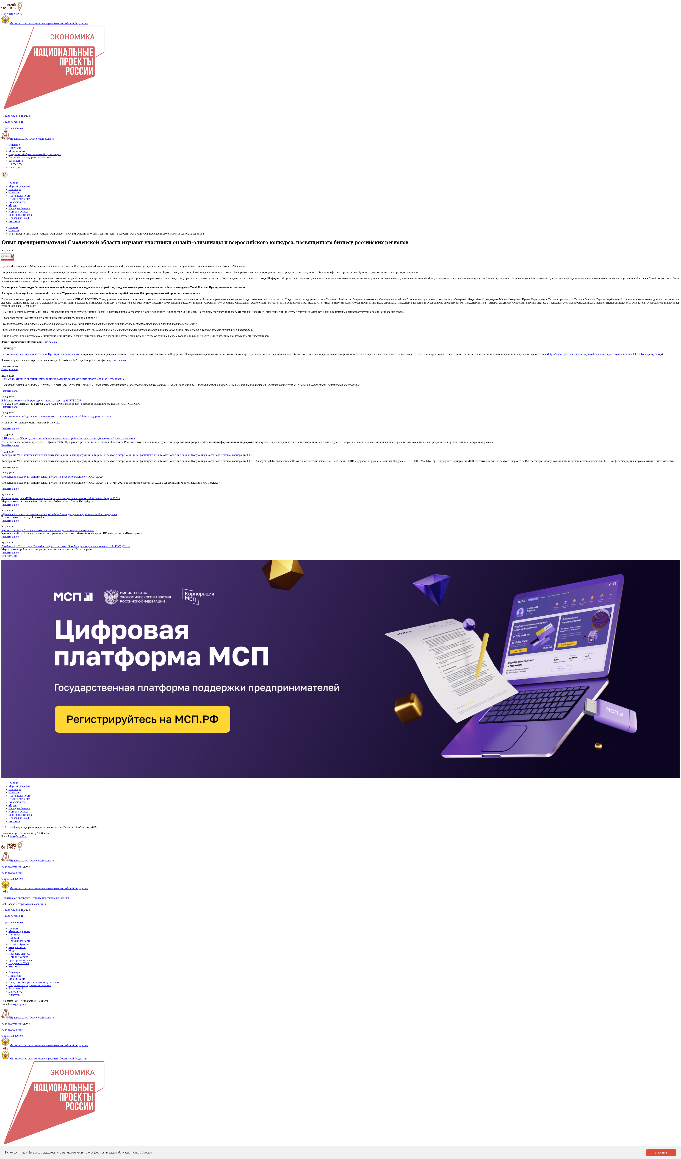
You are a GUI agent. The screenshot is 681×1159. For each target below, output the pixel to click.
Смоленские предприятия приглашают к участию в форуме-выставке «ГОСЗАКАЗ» (52, 476)
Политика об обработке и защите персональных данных (35, 897)
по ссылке (51, 341)
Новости (14, 192)
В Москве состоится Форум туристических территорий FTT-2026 (41, 400)
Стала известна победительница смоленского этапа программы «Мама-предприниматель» (56, 416)
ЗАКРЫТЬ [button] (661, 1152)
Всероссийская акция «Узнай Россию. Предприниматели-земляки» (42, 354)
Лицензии (15, 147)
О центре (14, 144)
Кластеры (14, 167)
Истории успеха (18, 211)
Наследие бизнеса (19, 208)
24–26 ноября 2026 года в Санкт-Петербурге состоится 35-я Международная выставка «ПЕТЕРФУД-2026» (65, 546)
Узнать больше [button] (142, 1152)
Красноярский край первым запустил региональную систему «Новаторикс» (47, 530)
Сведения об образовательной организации (35, 154)
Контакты (14, 221)
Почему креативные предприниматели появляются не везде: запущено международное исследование (62, 378)
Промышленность (19, 195)
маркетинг (40, 903)
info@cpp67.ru (18, 836)
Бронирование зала (20, 214)
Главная (13, 182)
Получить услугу (11, 13)
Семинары (15, 189)
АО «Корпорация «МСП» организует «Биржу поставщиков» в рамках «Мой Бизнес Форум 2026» (60, 498)
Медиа (12, 205)
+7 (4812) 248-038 (12, 121)
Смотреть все (9, 369)
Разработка (24, 903)
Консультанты (17, 201)
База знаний (16, 160)
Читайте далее (10, 390)
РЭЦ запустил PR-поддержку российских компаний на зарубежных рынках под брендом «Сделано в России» (68, 438)
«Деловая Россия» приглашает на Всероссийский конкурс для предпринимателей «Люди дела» (59, 514)
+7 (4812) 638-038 (12, 115)
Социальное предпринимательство (30, 157)
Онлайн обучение (19, 198)
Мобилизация (17, 151)
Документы (16, 163)
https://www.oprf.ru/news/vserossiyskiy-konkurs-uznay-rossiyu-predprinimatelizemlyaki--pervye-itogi (605, 354)
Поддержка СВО (19, 217)
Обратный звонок (12, 128)
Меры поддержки (19, 186)
